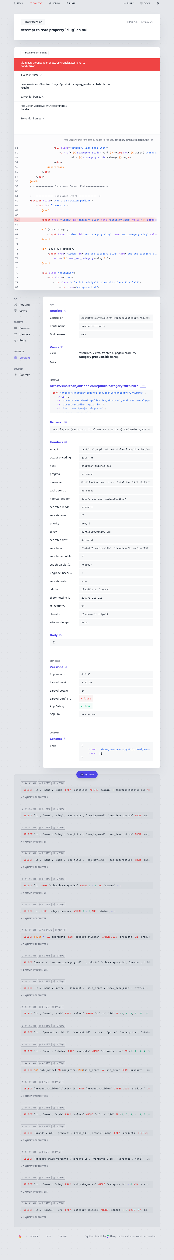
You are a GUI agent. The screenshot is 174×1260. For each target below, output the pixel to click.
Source (34, 1236)
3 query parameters (35, 797)
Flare (112, 1236)
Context (19, 351)
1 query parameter (34, 841)
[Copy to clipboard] (149, 318)
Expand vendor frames (36, 52)
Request (19, 322)
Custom (18, 369)
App (16, 298)
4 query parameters (35, 1096)
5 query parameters (35, 944)
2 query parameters (35, 867)
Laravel (63, 1236)
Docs (48, 1236)
